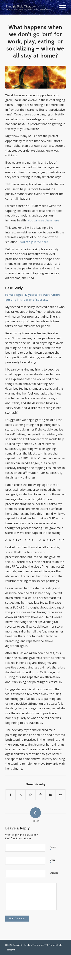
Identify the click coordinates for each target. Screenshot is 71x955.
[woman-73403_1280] (35, 77)
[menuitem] (61, 7)
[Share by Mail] (61, 795)
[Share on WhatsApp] (31, 795)
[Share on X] (20, 795)
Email (52, 861)
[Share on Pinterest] (41, 795)
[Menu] (61, 7)
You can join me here (33, 242)
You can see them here (43, 220)
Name (53, 849)
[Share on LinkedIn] (51, 795)
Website (54, 872)
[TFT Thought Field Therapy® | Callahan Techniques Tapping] (29, 7)
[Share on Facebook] (10, 795)
